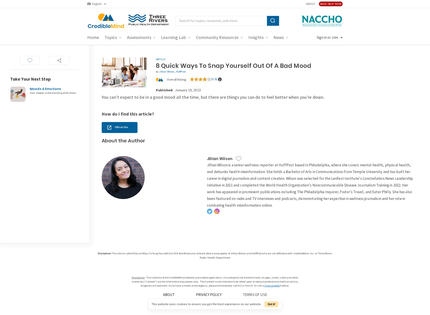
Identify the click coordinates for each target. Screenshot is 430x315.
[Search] (273, 21)
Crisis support (272, 285)
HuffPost (181, 71)
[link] (120, 127)
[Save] (30, 60)
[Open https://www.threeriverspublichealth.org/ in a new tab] (148, 21)
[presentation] (220, 79)
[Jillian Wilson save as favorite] (238, 159)
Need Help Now (331, 4)
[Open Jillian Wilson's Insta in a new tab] (216, 211)
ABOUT (310, 4)
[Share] (59, 60)
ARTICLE (161, 59)
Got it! (271, 304)
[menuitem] (93, 37)
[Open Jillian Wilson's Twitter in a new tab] (209, 211)
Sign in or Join (327, 37)
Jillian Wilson (166, 71)
